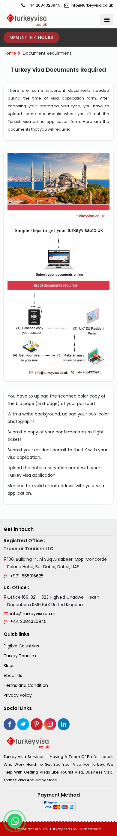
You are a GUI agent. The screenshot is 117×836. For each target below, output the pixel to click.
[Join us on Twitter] (23, 724)
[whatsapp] (14, 821)
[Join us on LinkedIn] (64, 724)
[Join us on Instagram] (50, 724)
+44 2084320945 (43, 5)
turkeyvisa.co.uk (66, 829)
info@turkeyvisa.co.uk (92, 5)
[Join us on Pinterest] (37, 724)
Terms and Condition (26, 685)
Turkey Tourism (20, 656)
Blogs (9, 666)
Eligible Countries (21, 646)
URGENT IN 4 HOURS (31, 37)
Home (10, 53)
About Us (13, 676)
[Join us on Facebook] (10, 724)
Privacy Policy (18, 695)
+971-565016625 (27, 576)
